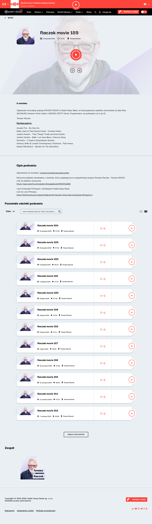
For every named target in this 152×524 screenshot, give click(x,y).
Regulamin (9, 511)
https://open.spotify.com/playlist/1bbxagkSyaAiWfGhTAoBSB (44, 183)
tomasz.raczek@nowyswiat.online (54, 172)
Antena (37, 11)
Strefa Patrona (63, 11)
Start (29, 11)
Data (8, 211)
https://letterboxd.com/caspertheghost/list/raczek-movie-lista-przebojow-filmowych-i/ (55, 194)
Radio (78, 11)
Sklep (88, 11)
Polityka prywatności (45, 511)
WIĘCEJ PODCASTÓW (76, 434)
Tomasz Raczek (75, 38)
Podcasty (50, 11)
